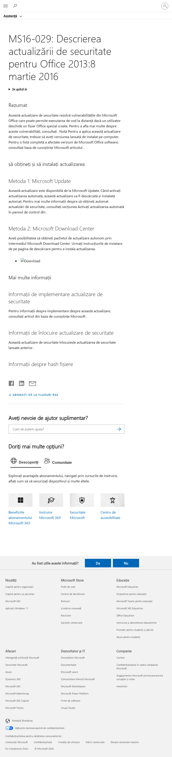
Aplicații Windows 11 (16, 608)
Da (98, 563)
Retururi (65, 601)
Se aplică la (19, 89)
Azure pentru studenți (128, 637)
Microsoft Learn (69, 672)
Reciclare (66, 615)
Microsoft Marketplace (73, 686)
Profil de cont (68, 586)
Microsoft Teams (14, 707)
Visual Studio (68, 707)
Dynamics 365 (13, 679)
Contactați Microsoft (16, 742)
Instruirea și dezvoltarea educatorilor (136, 622)
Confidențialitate (43, 742)
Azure (8, 672)
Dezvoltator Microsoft (73, 657)
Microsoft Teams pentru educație (134, 601)
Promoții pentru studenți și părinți (134, 629)
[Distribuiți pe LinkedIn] (20, 382)
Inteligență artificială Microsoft (22, 657)
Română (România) (22, 720)
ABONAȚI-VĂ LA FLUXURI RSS (35, 395)
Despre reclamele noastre (125, 742)
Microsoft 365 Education (129, 608)
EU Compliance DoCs (16, 748)
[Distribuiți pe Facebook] (12, 382)
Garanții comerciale (71, 622)
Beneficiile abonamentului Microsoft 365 (20, 517)
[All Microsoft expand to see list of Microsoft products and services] (5, 6)
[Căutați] (119, 429)
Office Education (125, 615)
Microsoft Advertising (17, 693)
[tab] (25, 462)
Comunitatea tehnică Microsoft (78, 679)
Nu (126, 563)
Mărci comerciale (95, 742)
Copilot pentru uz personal (19, 594)
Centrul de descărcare (73, 594)
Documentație (68, 664)
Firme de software (70, 700)
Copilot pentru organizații (19, 586)
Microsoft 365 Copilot (17, 700)
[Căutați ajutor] (15, 5)
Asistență (11, 16)
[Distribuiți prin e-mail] (30, 382)
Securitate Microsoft (16, 664)
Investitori (121, 686)
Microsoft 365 (12, 601)
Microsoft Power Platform (74, 693)
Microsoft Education (127, 586)
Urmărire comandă (71, 608)
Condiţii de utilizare (69, 742)
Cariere (120, 657)
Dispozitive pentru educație (131, 594)
